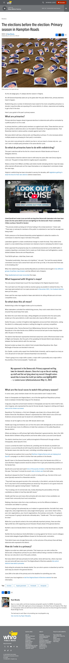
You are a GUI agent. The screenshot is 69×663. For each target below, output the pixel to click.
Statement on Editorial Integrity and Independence (45, 644)
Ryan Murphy (10, 34)
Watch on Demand (30, 636)
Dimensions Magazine (30, 647)
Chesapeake (43, 585)
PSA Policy (56, 641)
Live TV (27, 634)
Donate (62, 2)
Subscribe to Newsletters (28, 643)
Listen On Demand (30, 638)
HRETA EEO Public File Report (59, 636)
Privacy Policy (56, 638)
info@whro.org (14, 658)
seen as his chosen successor (14, 408)
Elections (4, 19)
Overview (41, 634)
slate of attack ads (37, 471)
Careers (41, 638)
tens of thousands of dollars (36, 469)
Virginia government (21, 585)
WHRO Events (28, 641)
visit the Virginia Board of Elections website (37, 577)
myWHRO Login (51, 2)
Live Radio (27, 637)
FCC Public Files (57, 634)
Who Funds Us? (43, 647)
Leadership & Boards (44, 636)
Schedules (28, 640)
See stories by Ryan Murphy (21, 616)
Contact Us (42, 648)
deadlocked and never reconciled (19, 275)
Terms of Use (56, 640)
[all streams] (66, 8)
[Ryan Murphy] (5, 602)
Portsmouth (33, 585)
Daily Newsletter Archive (31, 645)
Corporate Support (44, 640)
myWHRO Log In (29, 648)
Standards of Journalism (45, 641)
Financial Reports (43, 637)
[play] (4, 8)
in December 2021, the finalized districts (51, 289)
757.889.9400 (6, 658)
